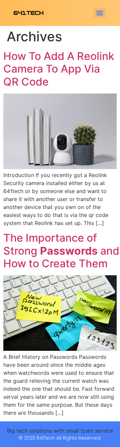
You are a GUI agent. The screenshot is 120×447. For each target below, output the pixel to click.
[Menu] (100, 13)
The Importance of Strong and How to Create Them (61, 250)
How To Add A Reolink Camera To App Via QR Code (58, 69)
